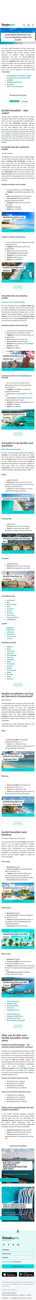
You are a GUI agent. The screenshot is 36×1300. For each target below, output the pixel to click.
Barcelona (10, 613)
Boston (9, 649)
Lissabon (9, 611)
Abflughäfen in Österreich (14, 82)
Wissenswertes (6, 1253)
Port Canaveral (11, 670)
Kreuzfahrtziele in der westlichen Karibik (19, 75)
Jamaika (4, 153)
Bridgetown (10, 627)
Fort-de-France (11, 636)
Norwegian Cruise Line (13, 1018)
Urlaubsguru (5, 1249)
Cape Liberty (10, 651)
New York (10, 666)
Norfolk (9, 668)
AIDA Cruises (13, 838)
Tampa (9, 676)
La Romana (10, 632)
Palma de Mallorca (12, 617)
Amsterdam (10, 609)
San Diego (10, 674)
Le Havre (9, 604)
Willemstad (10, 630)
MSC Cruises (21, 838)
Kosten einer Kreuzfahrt (27, 1070)
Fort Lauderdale (11, 655)
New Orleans (11, 664)
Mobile (9, 661)
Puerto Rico (5, 302)
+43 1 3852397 (14, 1284)
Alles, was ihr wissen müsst (15, 86)
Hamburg (18, 449)
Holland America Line (13, 1014)
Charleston (10, 653)
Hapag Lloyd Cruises (13, 1010)
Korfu (8, 606)
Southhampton (11, 619)
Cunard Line (10, 1008)
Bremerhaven (11, 600)
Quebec (9, 672)
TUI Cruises (5, 838)
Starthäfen (10, 80)
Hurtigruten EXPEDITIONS (14, 1016)
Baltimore (10, 646)
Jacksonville (10, 659)
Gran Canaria (11, 615)
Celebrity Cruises (12, 1003)
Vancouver (10, 679)
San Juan (9, 638)
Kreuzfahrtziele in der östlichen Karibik (18, 78)
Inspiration (5, 1257)
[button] (18, 1266)
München (8, 700)
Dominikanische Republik (17, 302)
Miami (3, 449)
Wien (3, 700)
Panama (10, 153)
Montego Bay (10, 449)
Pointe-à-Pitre (11, 634)
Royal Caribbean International (16, 1020)
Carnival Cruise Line (13, 1001)
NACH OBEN (18, 287)
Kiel (8, 602)
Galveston (10, 657)
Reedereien (10, 84)
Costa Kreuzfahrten (12, 1005)
